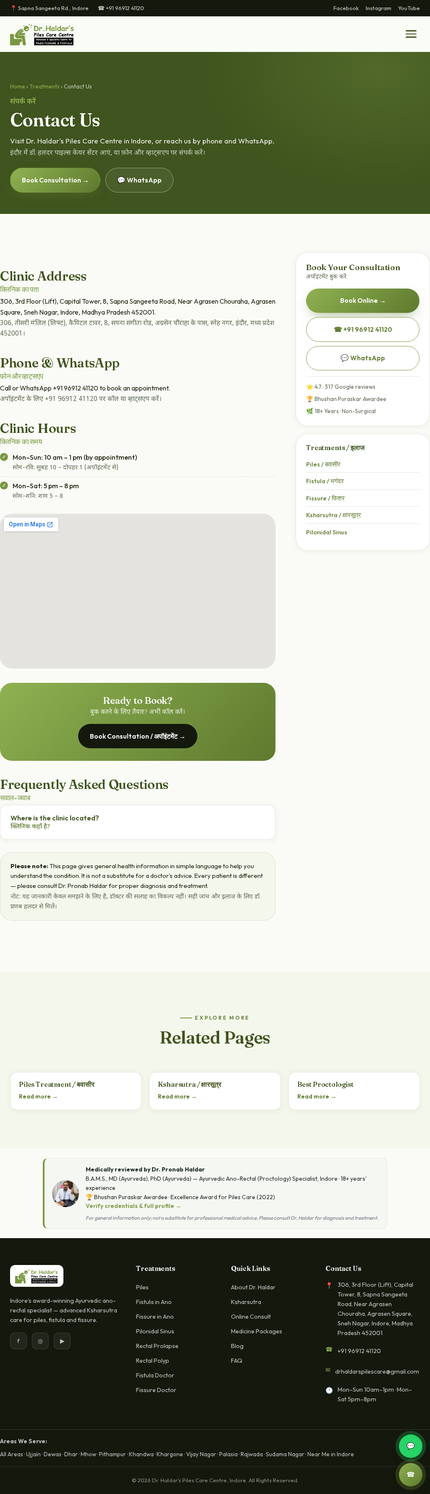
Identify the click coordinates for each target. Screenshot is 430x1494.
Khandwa (141, 1454)
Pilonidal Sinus (326, 532)
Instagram (378, 8)
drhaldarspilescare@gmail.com (377, 1371)
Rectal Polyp (152, 1360)
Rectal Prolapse (157, 1346)
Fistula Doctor (155, 1375)
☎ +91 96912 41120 (121, 8)
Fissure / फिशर (325, 498)
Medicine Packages (256, 1331)
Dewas (52, 1454)
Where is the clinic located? (54, 822)
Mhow (88, 1454)
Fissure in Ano (155, 1316)
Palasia (228, 1454)
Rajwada (252, 1454)
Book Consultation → (55, 180)
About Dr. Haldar (253, 1287)
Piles (142, 1287)
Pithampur (112, 1454)
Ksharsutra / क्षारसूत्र (333, 515)
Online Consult (251, 1316)
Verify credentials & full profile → (133, 1206)
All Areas (11, 1454)
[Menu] (411, 34)
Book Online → (363, 300)
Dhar (71, 1454)
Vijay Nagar (201, 1454)
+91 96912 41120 (359, 1351)
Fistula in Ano (154, 1302)
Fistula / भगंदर (325, 481)
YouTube (409, 8)
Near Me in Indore (330, 1454)
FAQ (236, 1360)
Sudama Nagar (285, 1454)
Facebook (346, 8)
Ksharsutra (246, 1302)
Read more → (38, 1096)
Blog (237, 1346)
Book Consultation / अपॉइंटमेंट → (138, 736)
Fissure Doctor (156, 1390)
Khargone (170, 1454)
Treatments (44, 86)
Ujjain (33, 1454)
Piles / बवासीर (323, 464)
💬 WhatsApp (139, 180)
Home (17, 86)
